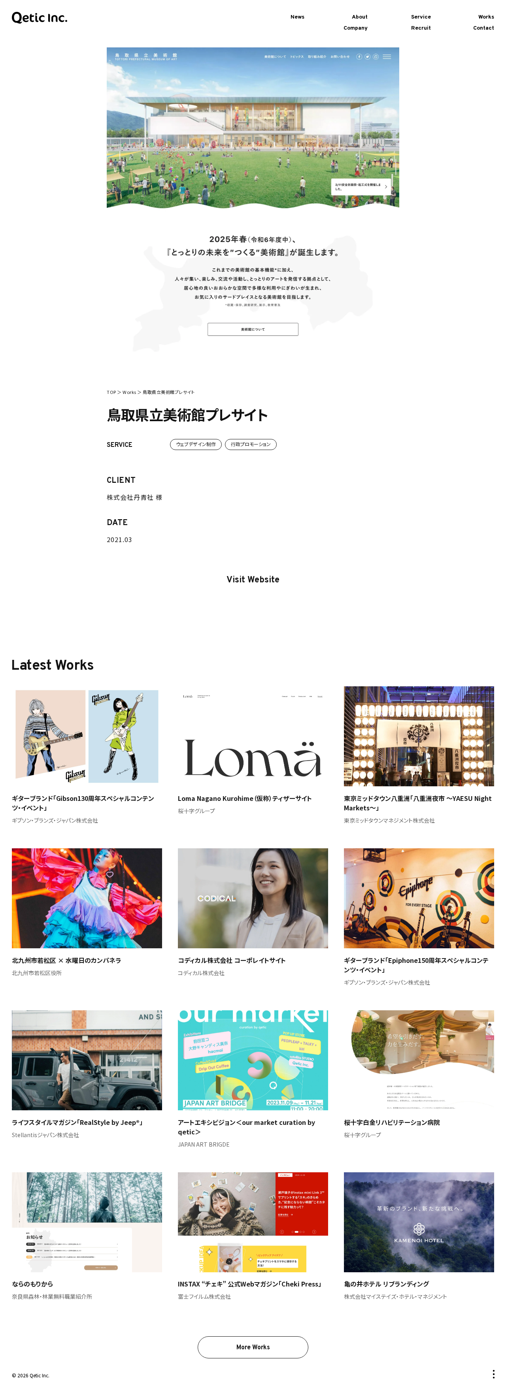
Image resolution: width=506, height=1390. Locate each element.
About (360, 17)
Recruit (421, 28)
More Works (253, 1348)
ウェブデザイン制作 (196, 444)
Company (356, 28)
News (297, 17)
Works (486, 17)
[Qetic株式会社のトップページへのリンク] (39, 18)
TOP (111, 392)
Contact (483, 28)
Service (421, 17)
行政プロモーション (251, 444)
